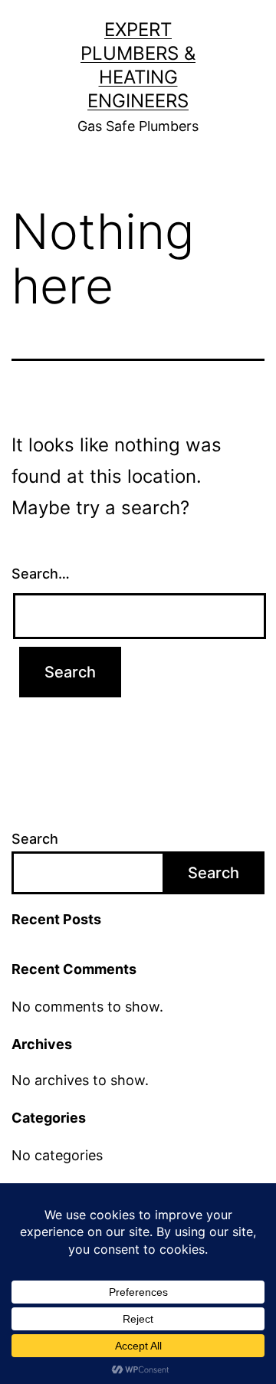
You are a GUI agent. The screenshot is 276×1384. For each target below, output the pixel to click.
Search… (41, 574)
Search (35, 839)
